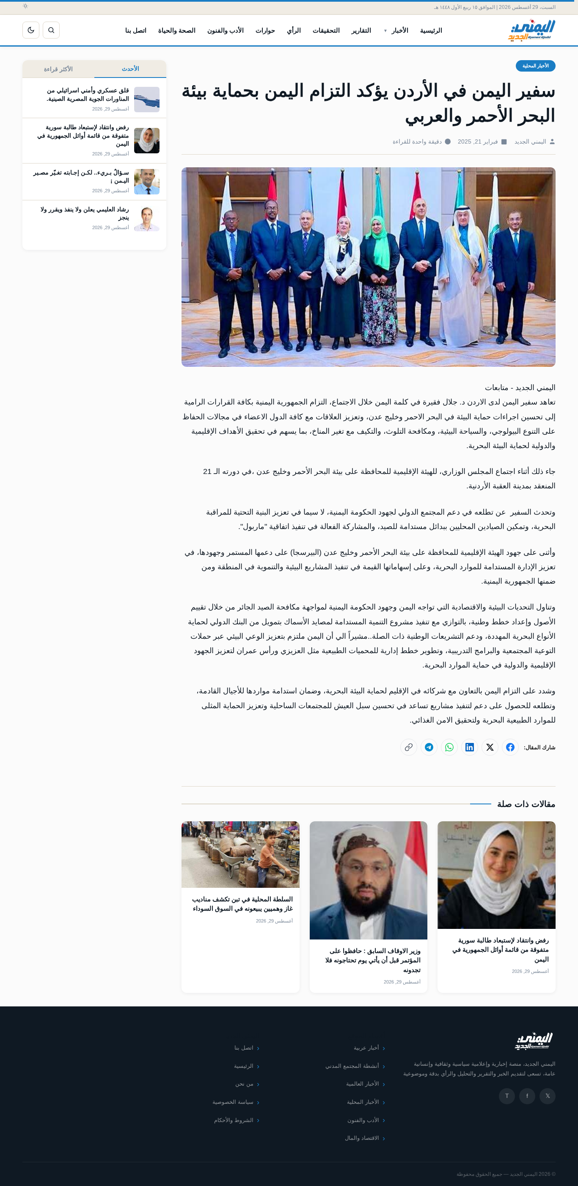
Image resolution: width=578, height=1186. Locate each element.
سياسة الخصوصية (232, 1102)
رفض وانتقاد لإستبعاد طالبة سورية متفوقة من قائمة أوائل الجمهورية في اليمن (500, 950)
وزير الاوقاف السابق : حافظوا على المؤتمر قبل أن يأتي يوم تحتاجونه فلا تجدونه (373, 960)
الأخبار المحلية (536, 65)
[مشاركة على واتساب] (449, 747)
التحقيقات (326, 30)
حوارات (265, 30)
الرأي (294, 30)
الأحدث (130, 68)
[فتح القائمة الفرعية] (385, 30)
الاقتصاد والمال (362, 1138)
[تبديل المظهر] (30, 30)
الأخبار (400, 30)
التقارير (361, 30)
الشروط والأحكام (233, 1120)
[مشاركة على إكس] (490, 747)
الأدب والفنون (225, 30)
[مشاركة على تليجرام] (429, 747)
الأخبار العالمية (362, 1084)
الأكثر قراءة (58, 69)
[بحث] (51, 30)
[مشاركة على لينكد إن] (469, 747)
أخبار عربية (366, 1048)
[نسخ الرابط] (408, 747)
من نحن (244, 1084)
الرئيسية (431, 30)
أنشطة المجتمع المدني (352, 1066)
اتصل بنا (135, 30)
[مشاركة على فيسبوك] (510, 747)
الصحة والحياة (176, 30)
